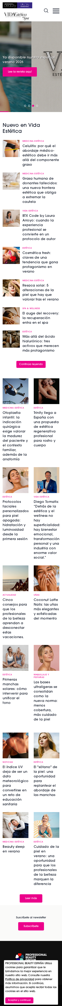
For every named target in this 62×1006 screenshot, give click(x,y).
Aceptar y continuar (19, 1000)
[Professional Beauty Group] (31, 957)
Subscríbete (31, 926)
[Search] (46, 10)
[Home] (17, 5)
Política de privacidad (19, 979)
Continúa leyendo (31, 364)
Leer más (31, 898)
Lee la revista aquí (20, 72)
